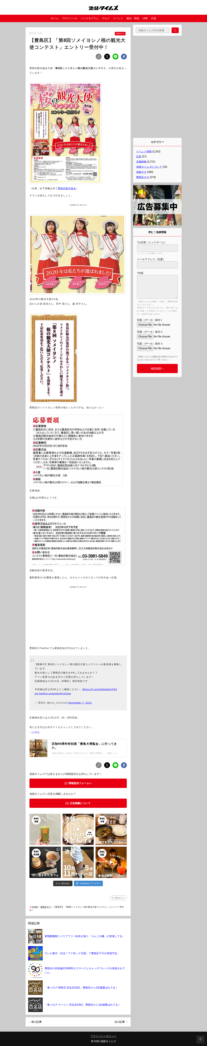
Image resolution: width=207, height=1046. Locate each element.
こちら (36, 731)
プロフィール (69, 18)
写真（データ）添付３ (150, 343)
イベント (118, 18)
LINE (145, 18)
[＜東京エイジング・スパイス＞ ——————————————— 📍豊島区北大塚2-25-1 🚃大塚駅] (111, 829)
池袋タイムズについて (149, 166)
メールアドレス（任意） (151, 259)
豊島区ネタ (120, 33)
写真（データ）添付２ (150, 331)
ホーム (55, 18)
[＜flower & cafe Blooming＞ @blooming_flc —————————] (45, 862)
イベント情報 (144, 151)
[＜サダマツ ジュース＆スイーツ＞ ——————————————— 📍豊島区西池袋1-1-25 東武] (45, 829)
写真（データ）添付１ (150, 320)
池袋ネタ (141, 171)
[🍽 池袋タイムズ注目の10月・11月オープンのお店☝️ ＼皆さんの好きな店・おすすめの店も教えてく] (78, 862)
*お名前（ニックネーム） (152, 242)
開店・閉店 (132, 18)
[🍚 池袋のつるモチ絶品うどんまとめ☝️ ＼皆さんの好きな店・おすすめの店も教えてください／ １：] (78, 829)
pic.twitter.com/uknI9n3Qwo (53, 693)
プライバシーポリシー (103, 1036)
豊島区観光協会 (67, 188)
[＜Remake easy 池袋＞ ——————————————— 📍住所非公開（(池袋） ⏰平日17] (111, 862)
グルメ (106, 18)
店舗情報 (141, 161)
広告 (153, 18)
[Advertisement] (78, 613)
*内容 (140, 272)
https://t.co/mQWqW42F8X (99, 689)
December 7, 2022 (80, 702)
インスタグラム (90, 18)
